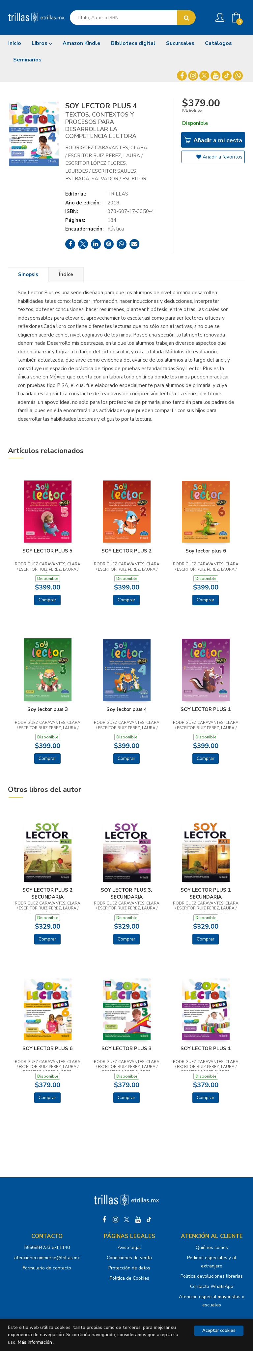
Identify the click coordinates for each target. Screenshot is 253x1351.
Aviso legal (129, 1247)
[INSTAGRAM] (193, 76)
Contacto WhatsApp (211, 1286)
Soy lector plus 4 (126, 709)
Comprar (47, 600)
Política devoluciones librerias (212, 1276)
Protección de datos (129, 1268)
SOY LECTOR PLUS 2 (126, 551)
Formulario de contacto (47, 1268)
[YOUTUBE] (215, 76)
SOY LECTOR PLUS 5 (47, 551)
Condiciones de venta (129, 1258)
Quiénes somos (212, 1247)
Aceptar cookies (219, 1330)
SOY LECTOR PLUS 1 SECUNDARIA (206, 893)
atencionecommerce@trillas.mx (47, 1258)
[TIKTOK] (227, 76)
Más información (35, 1342)
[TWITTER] (204, 76)
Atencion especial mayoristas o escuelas (211, 1301)
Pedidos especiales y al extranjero (211, 1262)
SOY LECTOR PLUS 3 (126, 1048)
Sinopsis (28, 274)
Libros (40, 43)
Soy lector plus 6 (205, 551)
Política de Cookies (129, 1278)
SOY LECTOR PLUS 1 (206, 709)
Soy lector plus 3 (47, 709)
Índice (66, 274)
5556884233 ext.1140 (47, 1247)
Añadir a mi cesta (217, 140)
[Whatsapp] (238, 76)
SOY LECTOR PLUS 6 (47, 1048)
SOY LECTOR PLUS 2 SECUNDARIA (47, 893)
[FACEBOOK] (182, 76)
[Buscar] (186, 17)
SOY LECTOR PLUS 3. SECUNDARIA (126, 893)
